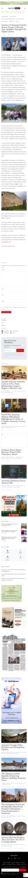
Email (2, 295)
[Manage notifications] (24, 874)
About (4, 862)
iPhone (18, 862)
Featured (4, 21)
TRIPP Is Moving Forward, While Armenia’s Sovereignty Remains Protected (9, 538)
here (14, 246)
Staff (8, 862)
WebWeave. (24, 866)
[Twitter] (12, 858)
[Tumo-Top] (14, 3)
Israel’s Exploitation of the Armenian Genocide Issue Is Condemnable (9, 531)
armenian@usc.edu (6, 242)
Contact (13, 862)
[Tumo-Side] (11, 593)
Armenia (3, 770)
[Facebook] (9, 858)
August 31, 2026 (4, 526)
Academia (4, 16)
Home (2, 11)
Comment (3, 269)
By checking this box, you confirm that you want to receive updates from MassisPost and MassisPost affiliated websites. (13, 355)
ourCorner (16, 741)
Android (23, 862)
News (17, 21)
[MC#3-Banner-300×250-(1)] (14, 505)
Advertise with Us (11, 864)
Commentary (4, 741)
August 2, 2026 (3, 533)
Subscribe (20, 350)
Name (2, 288)
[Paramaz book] (14, 617)
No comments (4, 34)
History (11, 21)
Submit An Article (21, 864)
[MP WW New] (11, 700)
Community (21, 19)
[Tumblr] (19, 858)
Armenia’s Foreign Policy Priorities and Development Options (9, 524)
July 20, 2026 (3, 540)
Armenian (7, 11)
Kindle (4, 864)
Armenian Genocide (8, 19)
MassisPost (3, 325)
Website (2, 301)
